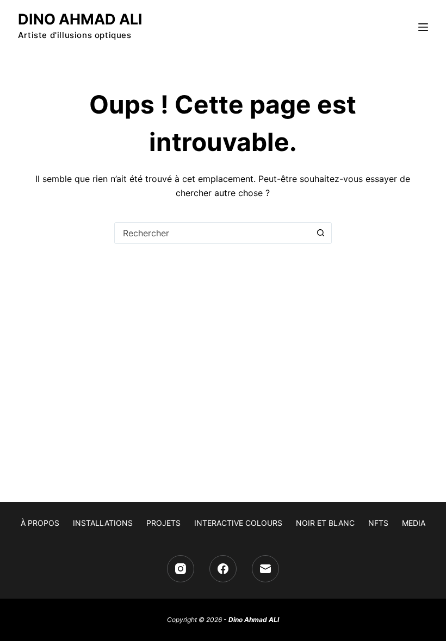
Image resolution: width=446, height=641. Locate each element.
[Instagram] (180, 568)
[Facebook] (223, 568)
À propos (40, 522)
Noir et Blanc (325, 522)
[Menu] (423, 27)
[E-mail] (265, 568)
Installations (103, 522)
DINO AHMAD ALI (80, 19)
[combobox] (213, 233)
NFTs (378, 522)
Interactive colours (238, 522)
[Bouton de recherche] (321, 233)
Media (413, 522)
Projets (163, 522)
